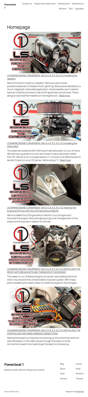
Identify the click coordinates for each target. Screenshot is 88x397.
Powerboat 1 (14, 364)
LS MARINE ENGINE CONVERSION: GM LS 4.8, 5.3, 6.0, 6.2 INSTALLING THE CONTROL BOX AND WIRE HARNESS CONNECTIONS (43, 332)
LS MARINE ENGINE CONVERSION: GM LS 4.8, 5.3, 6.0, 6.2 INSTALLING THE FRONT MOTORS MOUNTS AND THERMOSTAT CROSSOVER (43, 271)
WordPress (80, 391)
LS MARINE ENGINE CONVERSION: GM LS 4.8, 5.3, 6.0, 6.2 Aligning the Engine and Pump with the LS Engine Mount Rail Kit (41, 209)
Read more (64, 95)
